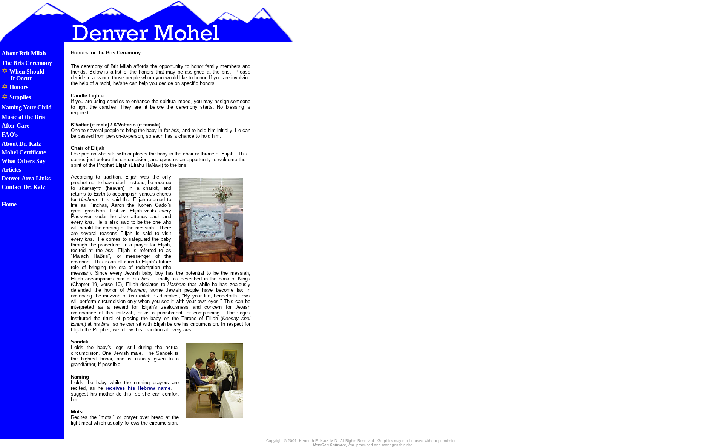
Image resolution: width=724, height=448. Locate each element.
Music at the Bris (23, 117)
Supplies (19, 97)
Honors (18, 87)
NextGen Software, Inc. (334, 445)
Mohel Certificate (24, 152)
